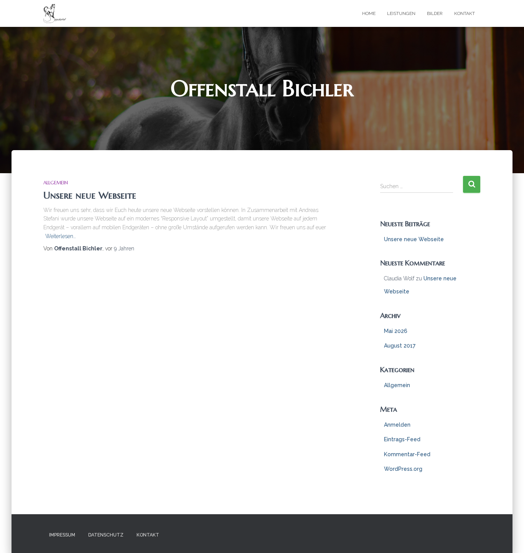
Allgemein (55, 182)
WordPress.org (403, 469)
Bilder (435, 13)
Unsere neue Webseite (89, 195)
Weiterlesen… (60, 236)
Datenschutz (106, 535)
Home (369, 13)
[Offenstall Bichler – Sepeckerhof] (55, 13)
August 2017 (399, 346)
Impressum (62, 535)
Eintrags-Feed (402, 439)
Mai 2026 (395, 331)
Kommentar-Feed (407, 454)
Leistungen (401, 13)
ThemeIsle (468, 536)
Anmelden (397, 425)
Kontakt (464, 13)
